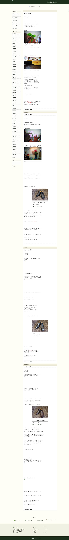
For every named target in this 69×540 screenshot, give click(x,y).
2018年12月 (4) (14, 97)
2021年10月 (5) (14, 43)
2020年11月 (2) (14, 61)
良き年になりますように (15, 25)
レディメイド (34, 531)
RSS (31, 109)
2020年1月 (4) (14, 77)
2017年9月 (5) (14, 121)
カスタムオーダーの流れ (36, 530)
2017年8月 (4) (14, 123)
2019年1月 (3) (14, 95)
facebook (18, 529)
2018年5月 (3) (14, 108)
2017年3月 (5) (14, 131)
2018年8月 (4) (14, 103)
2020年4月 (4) (14, 72)
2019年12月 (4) (14, 79)
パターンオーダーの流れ (36, 529)
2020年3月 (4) (14, 74)
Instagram (21, 529)
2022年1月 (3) (14, 38)
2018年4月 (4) (14, 110)
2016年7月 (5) (14, 144)
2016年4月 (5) (14, 149)
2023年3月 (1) (14, 33)
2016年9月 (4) (14, 141)
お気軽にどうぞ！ (15, 28)
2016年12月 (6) (14, 136)
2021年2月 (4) (14, 56)
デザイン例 (34, 528)
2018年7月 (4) (14, 105)
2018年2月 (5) (14, 113)
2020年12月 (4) (14, 59)
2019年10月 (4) (14, 82)
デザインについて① (15, 20)
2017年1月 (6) (14, 134)
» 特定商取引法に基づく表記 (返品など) (37, 206)
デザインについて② (15, 17)
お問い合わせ (34, 532)
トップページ (34, 527)
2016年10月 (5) (14, 139)
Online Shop (52, 2)
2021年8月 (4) (14, 46)
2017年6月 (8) (14, 126)
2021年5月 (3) (14, 51)
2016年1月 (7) (14, 154)
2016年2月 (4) (14, 152)
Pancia (33, 538)
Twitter (24, 529)
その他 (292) (14, 163)
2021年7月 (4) (14, 48)
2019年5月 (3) (14, 90)
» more (14, 157)
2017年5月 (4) (14, 128)
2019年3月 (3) (14, 92)
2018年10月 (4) (14, 100)
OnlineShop (15, 529)
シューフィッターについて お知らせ (16, 15)
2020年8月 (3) (14, 66)
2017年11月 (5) (14, 118)
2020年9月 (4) (14, 64)
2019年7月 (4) (14, 87)
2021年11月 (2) (14, 41)
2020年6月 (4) (14, 69)
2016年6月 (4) (14, 146)
